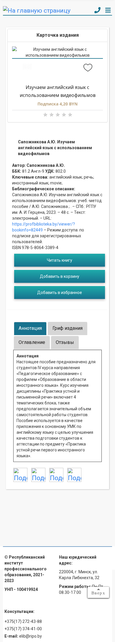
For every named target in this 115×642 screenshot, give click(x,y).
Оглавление (32, 342)
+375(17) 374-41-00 (23, 628)
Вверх (98, 593)
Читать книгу (59, 260)
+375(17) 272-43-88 (23, 621)
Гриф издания (67, 328)
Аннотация (30, 328)
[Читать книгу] (27, 68)
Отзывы (65, 342)
